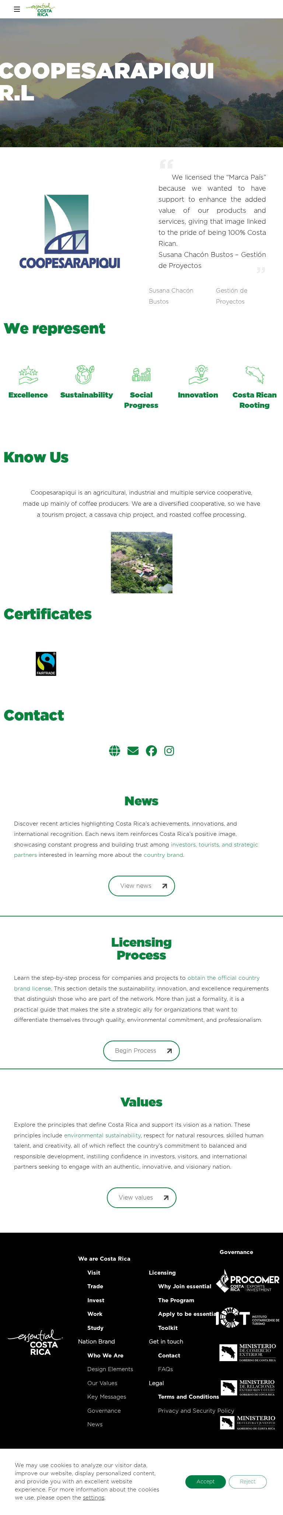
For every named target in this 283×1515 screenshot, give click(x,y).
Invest (95, 1300)
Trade (95, 1286)
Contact (169, 1356)
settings (93, 1498)
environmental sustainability (102, 1135)
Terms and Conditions (188, 1397)
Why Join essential (185, 1286)
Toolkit (168, 1328)
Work (94, 1314)
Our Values (102, 1383)
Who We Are (105, 1356)
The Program (176, 1300)
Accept (205, 1481)
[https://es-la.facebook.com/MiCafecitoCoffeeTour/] (151, 752)
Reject (248, 1481)
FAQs (165, 1369)
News (94, 1424)
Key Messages (106, 1397)
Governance (104, 1411)
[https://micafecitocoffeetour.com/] (114, 752)
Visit (93, 1273)
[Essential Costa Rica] (40, 9)
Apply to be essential (188, 1314)
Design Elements (110, 1369)
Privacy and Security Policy (196, 1411)
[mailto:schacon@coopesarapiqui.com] (133, 752)
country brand (163, 855)
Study (95, 1328)
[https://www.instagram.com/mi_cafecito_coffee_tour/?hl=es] (169, 752)
